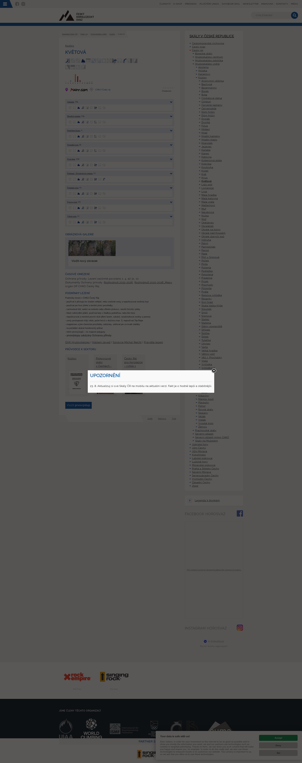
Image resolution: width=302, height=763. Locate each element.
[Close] (214, 371)
